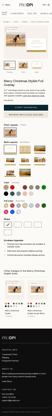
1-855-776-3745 (9, 397)
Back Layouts (16, 142)
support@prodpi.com (11, 401)
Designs (6, 22)
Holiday (24, 22)
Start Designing (26, 108)
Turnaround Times (9, 355)
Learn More (7, 381)
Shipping (5, 358)
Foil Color (14, 201)
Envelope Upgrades (13, 241)
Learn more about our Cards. (34, 96)
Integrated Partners (10, 361)
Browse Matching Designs (26, 115)
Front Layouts (15, 125)
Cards (15, 22)
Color (11, 183)
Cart (45, 5)
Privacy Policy (35, 412)
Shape (7, 219)
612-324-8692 (8, 394)
